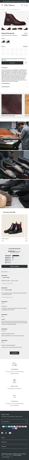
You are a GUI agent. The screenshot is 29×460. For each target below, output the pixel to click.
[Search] (24, 5)
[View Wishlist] (22, 5)
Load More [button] (14, 353)
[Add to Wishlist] (25, 63)
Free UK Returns (5, 86)
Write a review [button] (14, 266)
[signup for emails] (25, 421)
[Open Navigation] (2, 6)
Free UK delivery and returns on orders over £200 (14, 1)
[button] (25, 35)
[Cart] (27, 5)
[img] (4, 275)
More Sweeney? (6, 457)
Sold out (12, 63)
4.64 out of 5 (18, 251)
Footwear (3, 9)
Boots (8, 9)
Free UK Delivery (5, 83)
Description (4, 67)
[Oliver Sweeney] (9, 6)
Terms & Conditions (16, 455)
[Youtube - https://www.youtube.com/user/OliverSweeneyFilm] (10, 433)
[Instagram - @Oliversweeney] (6, 433)
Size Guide (25, 46)
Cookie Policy (8, 455)
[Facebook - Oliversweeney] (2, 433)
